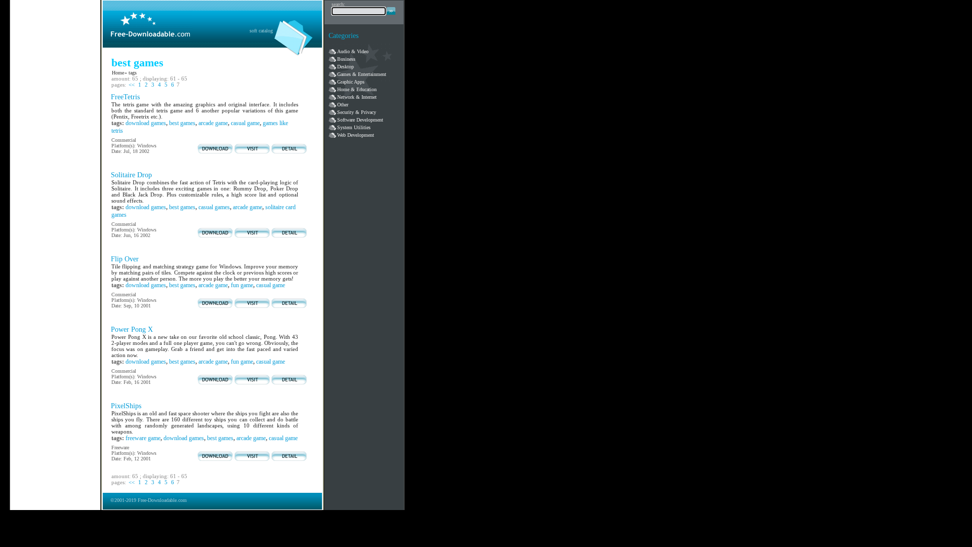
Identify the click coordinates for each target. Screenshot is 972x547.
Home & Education (357, 89)
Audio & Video (353, 51)
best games (182, 123)
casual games (214, 207)
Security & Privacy (356, 112)
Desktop (345, 66)
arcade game (213, 123)
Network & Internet (357, 97)
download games (146, 123)
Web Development (355, 135)
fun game (242, 285)
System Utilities (354, 127)
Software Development (360, 120)
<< (131, 85)
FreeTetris (125, 97)
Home (118, 72)
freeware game (143, 438)
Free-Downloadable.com (162, 500)
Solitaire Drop (131, 175)
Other (342, 104)
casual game (245, 123)
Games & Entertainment (361, 74)
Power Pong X (132, 329)
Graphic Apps (350, 82)
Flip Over (125, 259)
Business (346, 59)
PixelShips (126, 406)
